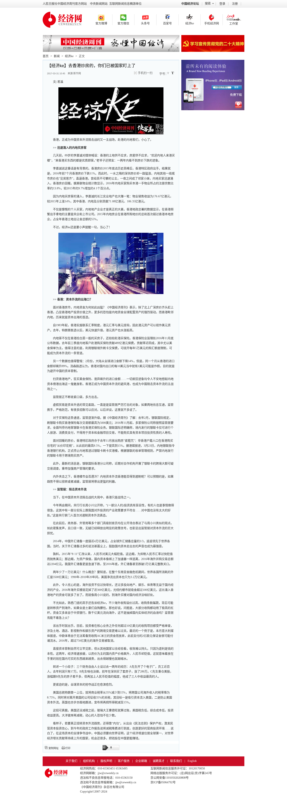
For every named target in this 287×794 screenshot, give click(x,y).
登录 (222, 3)
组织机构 (89, 761)
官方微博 (101, 23)
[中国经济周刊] (56, 770)
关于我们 (71, 761)
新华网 (77, 73)
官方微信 (123, 23)
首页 (46, 56)
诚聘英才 (159, 761)
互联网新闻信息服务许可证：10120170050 (177, 768)
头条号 (145, 23)
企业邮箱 (141, 761)
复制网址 (54, 748)
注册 (235, 3)
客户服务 (124, 761)
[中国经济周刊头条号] (145, 17)
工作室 (233, 23)
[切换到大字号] (172, 73)
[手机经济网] (211, 17)
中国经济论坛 (190, 3)
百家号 (167, 23)
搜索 (208, 3)
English (192, 761)
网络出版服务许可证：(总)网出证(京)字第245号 (181, 773)
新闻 (57, 56)
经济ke (189, 23)
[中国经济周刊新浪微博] (101, 17)
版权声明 (106, 761)
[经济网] (62, 15)
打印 (67, 748)
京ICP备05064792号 (163, 782)
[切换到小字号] (168, 73)
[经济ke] (189, 17)
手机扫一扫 (145, 73)
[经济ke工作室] (233, 17)
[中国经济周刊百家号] (167, 17)
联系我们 (176, 761)
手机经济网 (211, 23)
